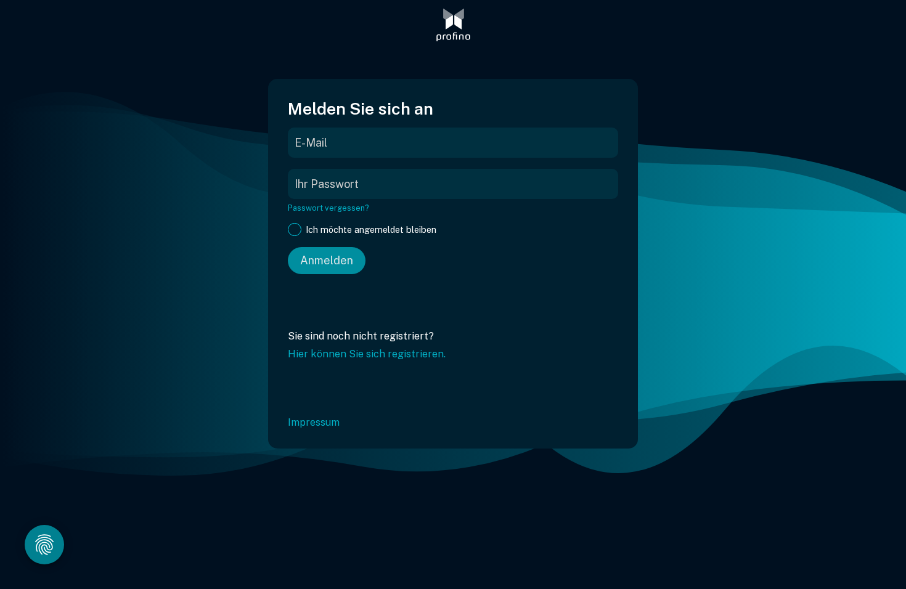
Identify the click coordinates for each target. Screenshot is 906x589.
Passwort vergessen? (328, 208)
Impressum (314, 422)
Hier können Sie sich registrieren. (367, 354)
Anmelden (326, 260)
